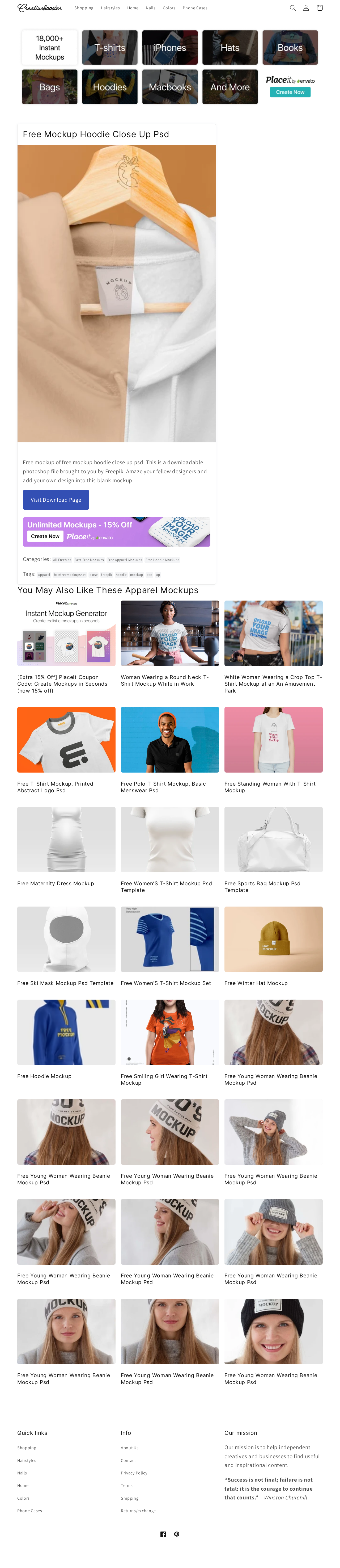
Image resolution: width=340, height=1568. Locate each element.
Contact (128, 1460)
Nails (22, 1473)
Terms (127, 1485)
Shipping (130, 1498)
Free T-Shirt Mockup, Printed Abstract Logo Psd (55, 787)
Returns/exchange (138, 1511)
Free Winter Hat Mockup (256, 983)
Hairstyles (26, 1460)
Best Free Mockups (89, 559)
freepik (106, 574)
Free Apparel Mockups (125, 559)
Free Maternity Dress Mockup (55, 883)
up (158, 574)
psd (149, 574)
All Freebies (62, 559)
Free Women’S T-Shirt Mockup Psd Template (166, 886)
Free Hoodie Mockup (44, 1076)
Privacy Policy (134, 1473)
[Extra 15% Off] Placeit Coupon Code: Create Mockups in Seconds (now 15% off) (62, 684)
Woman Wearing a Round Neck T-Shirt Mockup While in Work (165, 680)
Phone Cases (29, 1511)
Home (23, 1485)
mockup (136, 574)
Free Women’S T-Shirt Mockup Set (166, 983)
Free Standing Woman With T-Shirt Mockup (270, 787)
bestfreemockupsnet (70, 574)
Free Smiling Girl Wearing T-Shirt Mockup (164, 1079)
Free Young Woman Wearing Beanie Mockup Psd (270, 1079)
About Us (130, 1447)
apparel (44, 574)
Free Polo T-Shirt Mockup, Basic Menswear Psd (163, 787)
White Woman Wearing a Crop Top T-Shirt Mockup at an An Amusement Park (273, 684)
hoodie (121, 574)
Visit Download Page (56, 499)
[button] (293, 8)
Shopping (26, 1447)
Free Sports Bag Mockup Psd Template (262, 886)
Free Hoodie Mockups (162, 559)
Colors (23, 1498)
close (93, 574)
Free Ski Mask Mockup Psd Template (65, 983)
